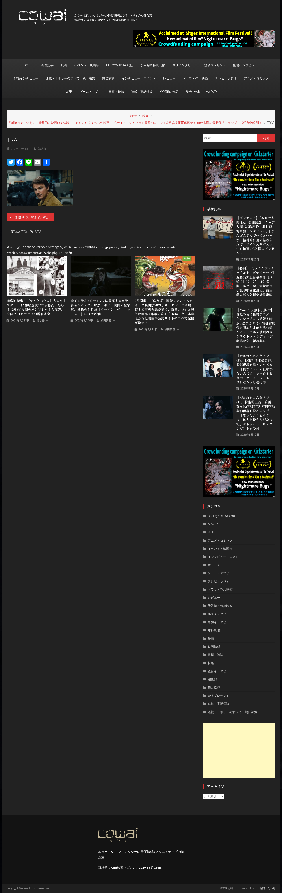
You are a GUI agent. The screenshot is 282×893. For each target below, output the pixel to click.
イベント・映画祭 (86, 65)
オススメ (214, 565)
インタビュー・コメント (139, 78)
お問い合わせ (267, 888)
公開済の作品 (169, 91)
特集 (211, 663)
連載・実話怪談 (142, 91)
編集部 (212, 679)
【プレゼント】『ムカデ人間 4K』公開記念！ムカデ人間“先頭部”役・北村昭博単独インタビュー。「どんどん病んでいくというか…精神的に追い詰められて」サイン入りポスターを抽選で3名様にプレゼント (255, 235)
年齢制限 (214, 630)
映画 (64, 65)
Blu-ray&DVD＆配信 (119, 65)
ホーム (29, 65)
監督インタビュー (245, 65)
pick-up (213, 524)
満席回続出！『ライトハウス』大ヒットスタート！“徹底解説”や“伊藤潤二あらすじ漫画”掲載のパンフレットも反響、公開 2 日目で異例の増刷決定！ (36, 307)
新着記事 (47, 65)
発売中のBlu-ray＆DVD (201, 91)
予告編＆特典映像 (152, 65)
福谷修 (42, 149)
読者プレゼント (215, 65)
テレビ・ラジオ (226, 78)
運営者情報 (226, 888)
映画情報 (214, 646)
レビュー (169, 78)
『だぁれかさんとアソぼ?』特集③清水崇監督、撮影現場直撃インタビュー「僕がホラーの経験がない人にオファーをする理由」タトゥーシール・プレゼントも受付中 (255, 369)
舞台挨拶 (108, 78)
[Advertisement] (239, 750)
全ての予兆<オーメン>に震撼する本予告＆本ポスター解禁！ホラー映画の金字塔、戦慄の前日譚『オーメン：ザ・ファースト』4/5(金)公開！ (100, 307)
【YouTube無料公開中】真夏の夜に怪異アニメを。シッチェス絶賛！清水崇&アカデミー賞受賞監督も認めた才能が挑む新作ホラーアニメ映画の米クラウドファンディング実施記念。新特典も (255, 325)
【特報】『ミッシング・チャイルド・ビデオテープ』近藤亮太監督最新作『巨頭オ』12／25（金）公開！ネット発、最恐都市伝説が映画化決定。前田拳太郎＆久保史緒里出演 (255, 281)
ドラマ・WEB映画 (195, 78)
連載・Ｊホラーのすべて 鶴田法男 (70, 78)
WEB (69, 91)
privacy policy (246, 888)
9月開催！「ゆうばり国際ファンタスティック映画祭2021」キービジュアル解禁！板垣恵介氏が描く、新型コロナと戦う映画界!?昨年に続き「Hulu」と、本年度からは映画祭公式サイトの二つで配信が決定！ (165, 312)
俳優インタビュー (26, 78)
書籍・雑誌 (116, 91)
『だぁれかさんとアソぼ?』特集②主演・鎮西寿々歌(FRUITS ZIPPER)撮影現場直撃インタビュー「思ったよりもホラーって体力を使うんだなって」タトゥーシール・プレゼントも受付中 (255, 413)
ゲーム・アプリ (90, 91)
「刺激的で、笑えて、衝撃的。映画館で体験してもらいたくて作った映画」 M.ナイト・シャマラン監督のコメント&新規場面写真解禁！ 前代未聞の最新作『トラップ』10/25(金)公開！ (33, 217)
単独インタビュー (184, 65)
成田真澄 (106, 320)
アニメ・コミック (256, 78)
